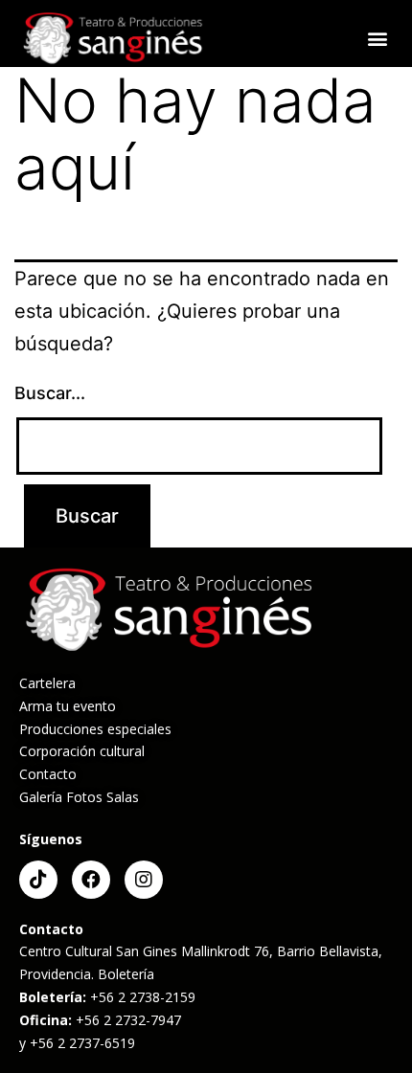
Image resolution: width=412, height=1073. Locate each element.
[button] (377, 39)
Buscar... (49, 393)
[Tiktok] (38, 880)
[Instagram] (144, 880)
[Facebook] (91, 880)
